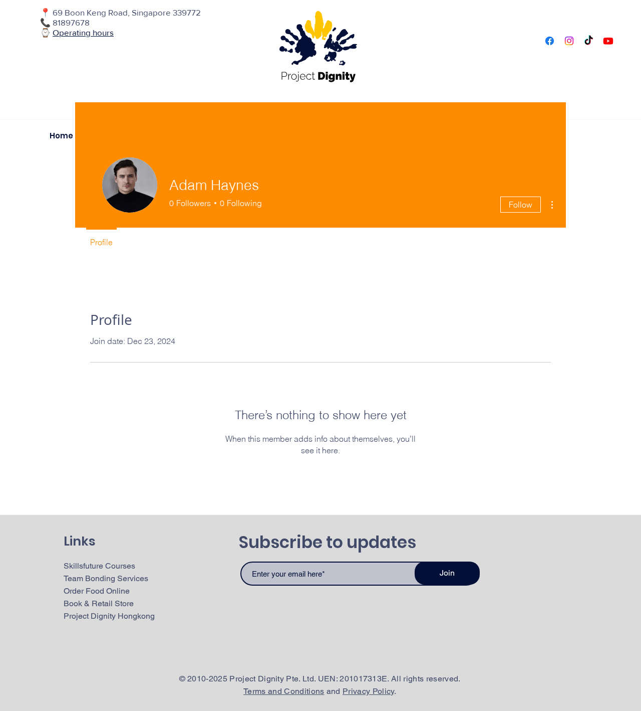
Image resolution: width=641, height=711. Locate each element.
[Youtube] (608, 41)
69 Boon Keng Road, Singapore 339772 (127, 12)
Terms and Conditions (283, 691)
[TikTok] (588, 41)
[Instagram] (569, 41)
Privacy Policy (368, 691)
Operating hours (83, 32)
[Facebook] (549, 41)
